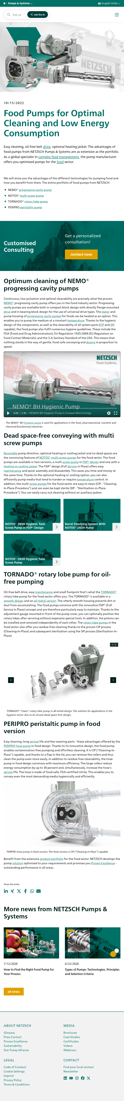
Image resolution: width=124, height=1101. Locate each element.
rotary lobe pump (36, 201)
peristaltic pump (31, 207)
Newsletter (70, 1071)
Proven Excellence (103, 863)
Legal (9, 1060)
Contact (71, 1060)
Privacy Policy (12, 1080)
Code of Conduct (15, 1067)
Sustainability (13, 1046)
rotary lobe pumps (95, 622)
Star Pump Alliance (16, 1050)
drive (47, 146)
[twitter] (88, 1078)
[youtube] (71, 1078)
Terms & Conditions (17, 1084)
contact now (81, 254)
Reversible (10, 453)
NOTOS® (45, 457)
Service (72, 466)
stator (105, 312)
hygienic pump (32, 422)
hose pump (23, 746)
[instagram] (77, 1078)
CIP (102, 325)
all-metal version (45, 601)
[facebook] (83, 1078)
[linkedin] (65, 1078)
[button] (8, 413)
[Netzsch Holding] (5, 3)
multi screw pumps (63, 457)
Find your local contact (78, 1067)
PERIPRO (9, 746)
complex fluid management (58, 156)
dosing (90, 342)
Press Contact (12, 1037)
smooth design (13, 601)
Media (69, 1025)
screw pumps (38, 484)
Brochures (70, 1032)
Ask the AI (39, 14)
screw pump (70, 462)
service (34, 741)
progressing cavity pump (35, 190)
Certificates (71, 1041)
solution (17, 863)
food (60, 161)
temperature (75, 320)
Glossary (9, 1032)
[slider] (62, 408)
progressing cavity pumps (44, 316)
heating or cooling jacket (20, 466)
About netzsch (17, 1025)
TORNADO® (109, 592)
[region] (62, 384)
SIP (112, 325)
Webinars (69, 1050)
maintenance (12, 471)
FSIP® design (91, 462)
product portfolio (51, 859)
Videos (67, 1046)
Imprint (9, 1076)
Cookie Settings (14, 1071)
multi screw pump (32, 196)
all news (14, 991)
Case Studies (71, 1037)
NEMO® (9, 303)
